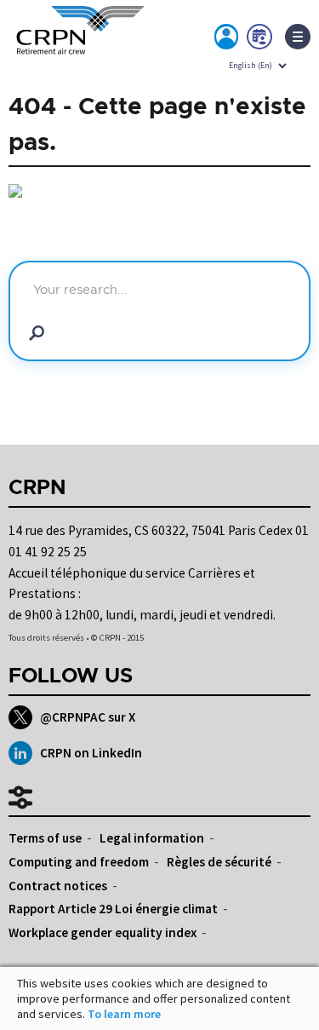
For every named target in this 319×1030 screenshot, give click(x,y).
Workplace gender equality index (103, 932)
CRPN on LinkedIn (91, 753)
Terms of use (45, 838)
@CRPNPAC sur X (87, 717)
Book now (260, 40)
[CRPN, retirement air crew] (77, 42)
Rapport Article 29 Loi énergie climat (113, 909)
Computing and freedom (79, 862)
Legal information (152, 838)
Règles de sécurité (219, 862)
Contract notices (58, 886)
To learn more (124, 1013)
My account (227, 40)
